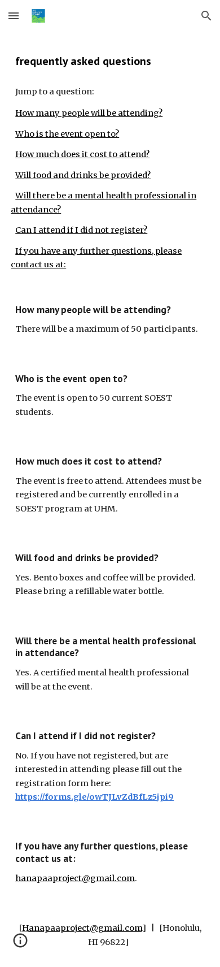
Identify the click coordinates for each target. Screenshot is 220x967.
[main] (110, 61)
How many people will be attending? (88, 113)
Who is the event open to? (67, 134)
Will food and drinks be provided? (83, 175)
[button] (13, 15)
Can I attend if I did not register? (81, 230)
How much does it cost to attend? (82, 154)
